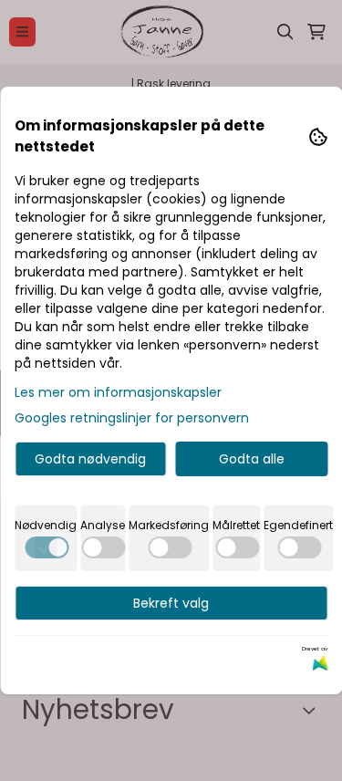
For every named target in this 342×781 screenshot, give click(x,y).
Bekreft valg (171, 603)
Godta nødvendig (90, 459)
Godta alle (252, 459)
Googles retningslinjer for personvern (132, 418)
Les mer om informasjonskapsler (118, 392)
